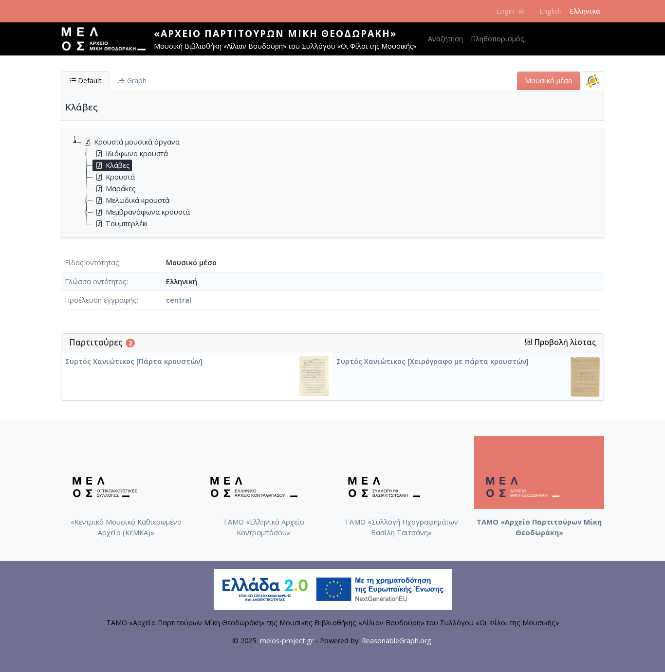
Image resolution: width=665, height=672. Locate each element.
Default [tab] (89, 80)
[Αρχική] (107, 39)
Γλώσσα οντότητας (96, 281)
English (550, 11)
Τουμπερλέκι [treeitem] (127, 223)
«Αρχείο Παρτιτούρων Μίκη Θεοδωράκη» (275, 33)
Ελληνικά (585, 11)
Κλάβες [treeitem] (118, 165)
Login (505, 11)
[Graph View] (593, 80)
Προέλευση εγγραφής (101, 300)
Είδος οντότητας (92, 262)
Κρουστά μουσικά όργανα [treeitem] (137, 141)
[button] (528, 342)
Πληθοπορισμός (497, 38)
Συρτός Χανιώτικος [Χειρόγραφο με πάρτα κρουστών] (432, 361)
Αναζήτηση (445, 38)
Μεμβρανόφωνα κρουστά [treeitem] (148, 212)
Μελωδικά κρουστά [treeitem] (137, 200)
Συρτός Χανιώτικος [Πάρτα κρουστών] (134, 361)
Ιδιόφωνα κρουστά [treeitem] (137, 153)
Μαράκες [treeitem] (121, 188)
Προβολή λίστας (564, 342)
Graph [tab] (136, 80)
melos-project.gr (287, 640)
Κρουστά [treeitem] (120, 177)
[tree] (336, 183)
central (178, 300)
